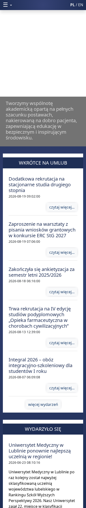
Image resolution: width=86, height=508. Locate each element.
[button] (29, 4)
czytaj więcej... (62, 207)
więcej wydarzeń (43, 404)
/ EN (76, 4)
